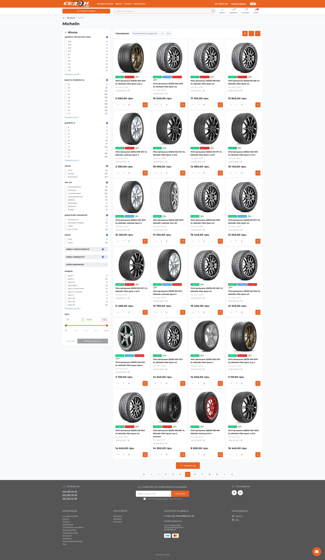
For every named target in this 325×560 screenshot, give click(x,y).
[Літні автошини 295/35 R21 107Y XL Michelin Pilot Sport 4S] (244, 197)
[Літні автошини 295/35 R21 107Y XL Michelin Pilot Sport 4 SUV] (131, 265)
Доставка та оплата (105, 4)
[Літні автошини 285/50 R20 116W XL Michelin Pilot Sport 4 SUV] (244, 407)
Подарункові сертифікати (72, 541)
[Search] (213, 11)
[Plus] (129, 105)
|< (144, 474)
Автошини (117, 519)
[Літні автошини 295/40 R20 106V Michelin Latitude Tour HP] (169, 197)
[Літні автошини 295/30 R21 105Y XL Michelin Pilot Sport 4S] (207, 265)
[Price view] (257, 33)
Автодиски (117, 516)
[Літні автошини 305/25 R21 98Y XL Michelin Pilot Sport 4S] (244, 58)
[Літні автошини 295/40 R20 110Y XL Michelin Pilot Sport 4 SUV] (244, 129)
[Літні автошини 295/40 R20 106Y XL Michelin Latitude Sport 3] (131, 197)
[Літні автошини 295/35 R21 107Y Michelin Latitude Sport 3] (169, 265)
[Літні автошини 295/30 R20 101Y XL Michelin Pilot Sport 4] (207, 336)
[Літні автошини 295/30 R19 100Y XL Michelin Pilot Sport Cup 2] (244, 336)
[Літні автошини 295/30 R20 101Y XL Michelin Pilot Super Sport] (131, 336)
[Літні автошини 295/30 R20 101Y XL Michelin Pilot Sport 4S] (169, 336)
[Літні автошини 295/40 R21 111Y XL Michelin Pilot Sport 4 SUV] (207, 129)
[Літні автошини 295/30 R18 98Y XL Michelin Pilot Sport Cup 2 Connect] (169, 407)
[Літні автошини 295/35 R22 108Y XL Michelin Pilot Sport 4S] (207, 197)
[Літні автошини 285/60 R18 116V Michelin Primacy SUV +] (207, 407)
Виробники (67, 538)
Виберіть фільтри (93, 341)
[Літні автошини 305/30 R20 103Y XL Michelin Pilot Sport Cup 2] (131, 58)
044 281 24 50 (69, 491)
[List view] (251, 33)
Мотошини (117, 522)
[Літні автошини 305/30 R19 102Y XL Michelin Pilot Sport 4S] (207, 58)
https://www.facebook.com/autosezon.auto (234, 492)
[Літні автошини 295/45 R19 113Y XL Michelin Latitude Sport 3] (131, 129)
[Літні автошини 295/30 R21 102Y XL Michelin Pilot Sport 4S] (244, 265)
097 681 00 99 (69, 499)
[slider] (66, 325)
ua (254, 4)
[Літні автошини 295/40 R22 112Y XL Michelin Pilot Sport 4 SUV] (169, 129)
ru (257, 4)
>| (232, 474)
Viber (237, 520)
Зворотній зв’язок (69, 530)
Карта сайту (67, 536)
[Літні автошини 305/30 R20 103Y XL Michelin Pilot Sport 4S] (169, 58)
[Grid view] (245, 33)
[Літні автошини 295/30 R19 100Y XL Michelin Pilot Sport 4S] (131, 407)
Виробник (71, 18)
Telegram (238, 516)
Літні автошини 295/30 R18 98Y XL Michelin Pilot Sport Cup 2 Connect (169, 433)
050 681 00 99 (69, 495)
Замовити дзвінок (238, 4)
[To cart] (145, 104)
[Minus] (118, 105)
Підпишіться (180, 494)
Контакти (128, 4)
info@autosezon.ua (173, 521)
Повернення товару (70, 533)
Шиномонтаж (139, 4)
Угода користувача (161, 499)
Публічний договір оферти (73, 527)
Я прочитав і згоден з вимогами (164, 499)
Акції (64, 544)
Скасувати (71, 341)
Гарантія (118, 4)
